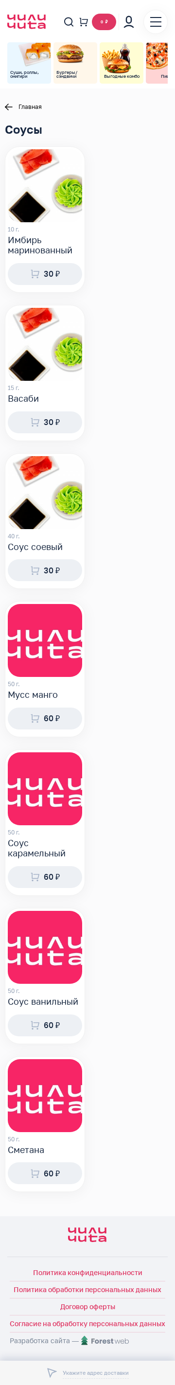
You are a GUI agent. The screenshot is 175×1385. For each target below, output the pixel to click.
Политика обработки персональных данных (87, 1289)
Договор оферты (87, 1306)
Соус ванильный (43, 1001)
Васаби (23, 398)
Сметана (26, 1150)
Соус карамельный (37, 848)
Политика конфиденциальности (87, 1272)
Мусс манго (33, 695)
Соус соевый (35, 547)
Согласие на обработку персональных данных (87, 1323)
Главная (30, 107)
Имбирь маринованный (40, 245)
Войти (129, 22)
